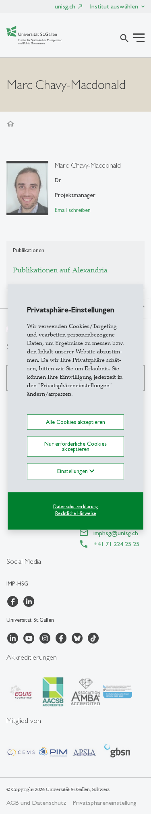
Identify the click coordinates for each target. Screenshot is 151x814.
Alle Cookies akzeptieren (75, 422)
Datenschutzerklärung (75, 506)
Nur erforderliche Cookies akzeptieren (75, 446)
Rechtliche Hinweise (75, 513)
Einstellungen (73, 471)
